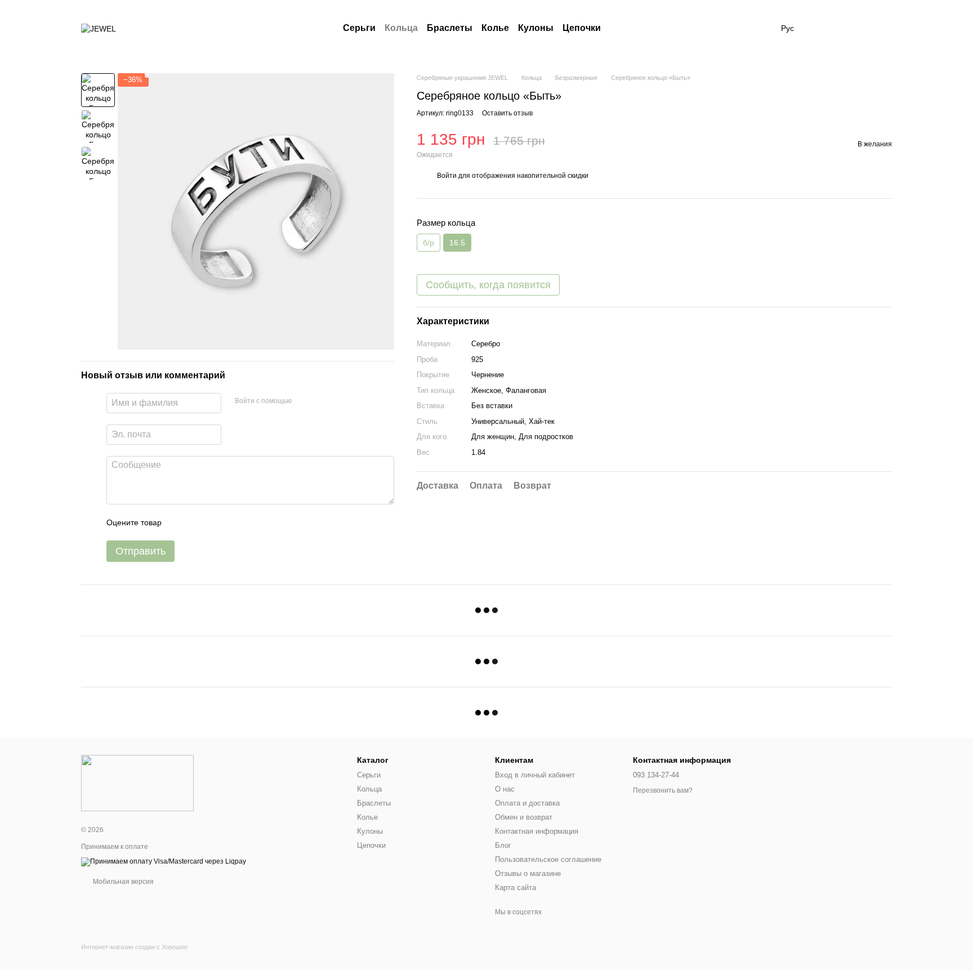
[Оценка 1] (180, 522)
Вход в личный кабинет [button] (535, 775)
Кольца (401, 28)
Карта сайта (515, 887)
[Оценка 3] (216, 522)
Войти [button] (447, 176)
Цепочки (582, 28)
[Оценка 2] (198, 522)
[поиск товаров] (621, 28)
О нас (505, 789)
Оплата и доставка (527, 803)
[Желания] (824, 28)
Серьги (359, 28)
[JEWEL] (137, 782)
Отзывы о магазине (528, 873)
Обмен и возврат (523, 817)
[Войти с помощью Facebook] (304, 401)
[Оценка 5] (252, 522)
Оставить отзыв (507, 114)
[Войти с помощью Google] (322, 401)
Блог (503, 845)
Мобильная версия (122, 882)
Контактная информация (536, 831)
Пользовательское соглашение (548, 859)
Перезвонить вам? (663, 790)
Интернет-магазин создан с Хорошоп (134, 947)
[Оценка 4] (234, 522)
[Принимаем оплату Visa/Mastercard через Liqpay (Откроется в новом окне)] (163, 861)
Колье (495, 28)
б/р (428, 243)
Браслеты (449, 28)
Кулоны (536, 28)
